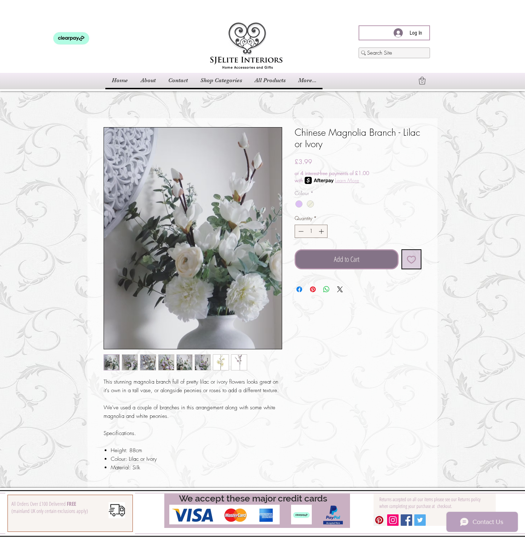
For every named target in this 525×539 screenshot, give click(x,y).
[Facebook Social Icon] (406, 520)
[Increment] (322, 231)
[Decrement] (300, 231)
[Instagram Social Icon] (393, 520)
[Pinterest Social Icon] (379, 520)
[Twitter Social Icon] (420, 520)
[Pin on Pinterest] (313, 289)
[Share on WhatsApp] (326, 289)
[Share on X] (340, 289)
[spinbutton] (311, 231)
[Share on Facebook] (299, 289)
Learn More (347, 180)
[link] (422, 80)
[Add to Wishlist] (411, 259)
